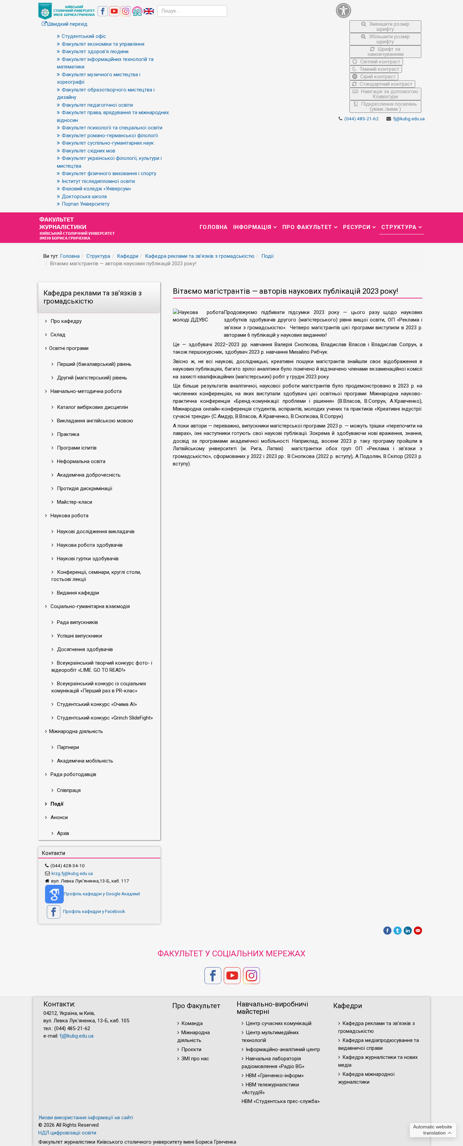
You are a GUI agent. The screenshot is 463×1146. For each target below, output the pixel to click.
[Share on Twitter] (398, 930)
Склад (57, 335)
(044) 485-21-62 (361, 118)
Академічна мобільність (84, 761)
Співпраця (68, 790)
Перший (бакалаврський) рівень (94, 364)
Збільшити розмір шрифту (388, 39)
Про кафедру (65, 321)
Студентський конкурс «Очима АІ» (96, 704)
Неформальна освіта (80, 461)
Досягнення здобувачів (84, 649)
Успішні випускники (79, 636)
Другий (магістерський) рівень (91, 378)
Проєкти (191, 1049)
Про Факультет (307, 227)
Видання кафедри (77, 593)
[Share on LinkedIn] (408, 930)
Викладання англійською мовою (94, 421)
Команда (192, 1023)
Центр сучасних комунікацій (278, 1023)
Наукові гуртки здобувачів (87, 559)
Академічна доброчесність (88, 475)
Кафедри (127, 256)
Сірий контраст (377, 77)
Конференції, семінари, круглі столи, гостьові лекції (96, 575)
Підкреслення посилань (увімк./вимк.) (388, 106)
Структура (399, 227)
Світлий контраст (379, 62)
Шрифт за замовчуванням (385, 51)
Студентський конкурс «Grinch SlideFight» (104, 718)
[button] (379, 10)
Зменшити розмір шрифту (388, 26)
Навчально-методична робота (85, 391)
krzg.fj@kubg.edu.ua (72, 873)
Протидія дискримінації (84, 488)
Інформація (252, 227)
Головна (214, 227)
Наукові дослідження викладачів (95, 531)
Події (267, 256)
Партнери (67, 747)
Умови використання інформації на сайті (85, 1117)
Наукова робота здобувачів (89, 545)
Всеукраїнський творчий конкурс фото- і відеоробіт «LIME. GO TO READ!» (102, 666)
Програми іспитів (76, 448)
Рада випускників (77, 622)
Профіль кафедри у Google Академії (102, 893)
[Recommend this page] (418, 930)
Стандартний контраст (385, 84)
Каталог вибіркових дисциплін (92, 407)
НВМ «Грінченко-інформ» (275, 1075)
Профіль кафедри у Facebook (93, 911)
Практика (67, 434)
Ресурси (356, 227)
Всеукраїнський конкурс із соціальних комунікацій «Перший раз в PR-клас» (99, 687)
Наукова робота (68, 516)
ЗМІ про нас (195, 1059)
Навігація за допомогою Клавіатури (389, 94)
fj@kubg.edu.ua (409, 118)
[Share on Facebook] (387, 930)
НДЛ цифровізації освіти (67, 1133)
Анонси (58, 817)
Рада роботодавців (72, 774)
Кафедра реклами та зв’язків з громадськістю (200, 256)
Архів (62, 833)
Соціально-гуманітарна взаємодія (89, 606)
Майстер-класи (74, 502)
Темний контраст (378, 69)
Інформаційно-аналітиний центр (283, 1049)
